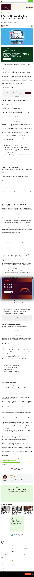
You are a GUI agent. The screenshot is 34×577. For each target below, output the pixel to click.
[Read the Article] (5, 508)
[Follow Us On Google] (17, 469)
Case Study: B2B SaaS (15, 564)
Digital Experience (14, 551)
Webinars (2, 562)
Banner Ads (13, 565)
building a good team (13, 71)
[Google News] (1, 553)
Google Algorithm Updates (4, 570)
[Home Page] (7, 1)
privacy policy (21, 499)
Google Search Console (17, 145)
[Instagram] (3, 555)
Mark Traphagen (8, 25)
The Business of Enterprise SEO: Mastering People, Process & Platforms (16, 458)
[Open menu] (2, 1)
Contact (25, 565)
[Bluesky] (1, 555)
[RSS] (7, 555)
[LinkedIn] (3, 553)
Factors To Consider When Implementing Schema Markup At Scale (28, 512)
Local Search (25, 545)
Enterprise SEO (4, 464)
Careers (25, 567)
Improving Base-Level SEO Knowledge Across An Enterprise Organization (16, 513)
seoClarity (25, 477)
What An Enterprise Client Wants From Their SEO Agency (5, 512)
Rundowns (2, 564)
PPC (24, 551)
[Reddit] (5, 555)
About (24, 564)
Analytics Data (26, 552)
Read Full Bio (4, 480)
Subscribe (25, 562)
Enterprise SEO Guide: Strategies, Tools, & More (11, 461)
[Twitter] (9, 553)
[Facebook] (7, 553)
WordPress (13, 552)
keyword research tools (15, 193)
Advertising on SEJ (15, 562)
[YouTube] (5, 553)
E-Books (2, 567)
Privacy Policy (25, 568)
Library (2, 565)
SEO (12, 545)
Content (13, 548)
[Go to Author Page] (2, 25)
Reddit (24, 554)
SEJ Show (2, 568)
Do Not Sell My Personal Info (28, 570)
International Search (26, 548)
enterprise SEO (16, 77)
